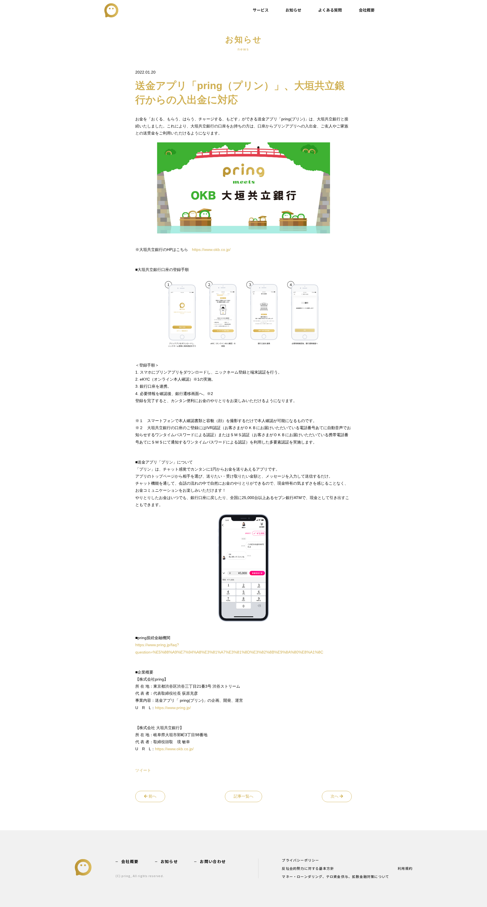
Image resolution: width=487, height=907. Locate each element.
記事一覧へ (243, 796)
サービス (261, 10)
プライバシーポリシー (300, 860)
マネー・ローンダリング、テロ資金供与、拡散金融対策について (335, 877)
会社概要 (367, 10)
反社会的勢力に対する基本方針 (308, 869)
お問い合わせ (213, 861)
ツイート (143, 770)
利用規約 (405, 869)
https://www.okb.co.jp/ (211, 249)
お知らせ (293, 10)
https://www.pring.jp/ (173, 707)
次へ (335, 796)
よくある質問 (330, 10)
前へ (151, 796)
